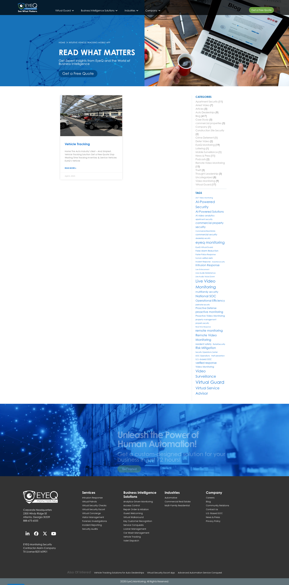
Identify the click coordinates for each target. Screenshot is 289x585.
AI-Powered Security (205, 204)
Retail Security (219, 344)
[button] (65, 10)
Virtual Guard (203, 184)
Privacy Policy (213, 521)
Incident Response (203, 262)
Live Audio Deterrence (206, 273)
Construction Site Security (210, 130)
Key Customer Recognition (137, 521)
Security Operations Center (207, 352)
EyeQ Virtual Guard (204, 247)
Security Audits (90, 528)
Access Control (131, 505)
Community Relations (217, 505)
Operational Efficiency (210, 300)
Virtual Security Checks (94, 505)
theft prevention (218, 356)
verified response (206, 362)
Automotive (171, 497)
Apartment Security (207, 101)
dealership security (203, 238)
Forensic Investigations (94, 521)
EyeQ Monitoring (205, 144)
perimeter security (203, 305)
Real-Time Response (203, 327)
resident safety (203, 344)
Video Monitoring (205, 180)
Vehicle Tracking (77, 144)
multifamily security (207, 291)
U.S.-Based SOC (214, 513)
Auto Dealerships (205, 112)
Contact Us (212, 509)
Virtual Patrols (89, 501)
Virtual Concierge (91, 513)
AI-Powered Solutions (210, 211)
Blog (198, 116)
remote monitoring (209, 330)
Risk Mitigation (206, 348)
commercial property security (210, 225)
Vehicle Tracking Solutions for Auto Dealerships (119, 572)
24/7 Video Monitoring (204, 198)
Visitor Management (93, 517)
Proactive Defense (206, 308)
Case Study (202, 119)
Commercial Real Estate (205, 231)
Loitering (200, 148)
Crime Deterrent (205, 137)
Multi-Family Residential (177, 505)
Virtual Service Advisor (207, 390)
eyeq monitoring (210, 242)
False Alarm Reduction (207, 250)
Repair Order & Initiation (136, 509)
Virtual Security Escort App (161, 572)
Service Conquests (133, 525)
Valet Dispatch (131, 540)
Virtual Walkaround (133, 517)
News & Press (203, 155)
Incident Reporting (92, 525)
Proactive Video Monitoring (210, 316)
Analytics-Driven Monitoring (138, 501)
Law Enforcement (202, 269)
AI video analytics (205, 215)
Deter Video (202, 141)
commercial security (206, 234)
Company (201, 126)
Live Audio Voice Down (205, 277)
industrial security (218, 262)
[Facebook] (36, 533)
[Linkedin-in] (27, 533)
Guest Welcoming (133, 513)
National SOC (206, 296)
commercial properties (208, 123)
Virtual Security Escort (93, 509)
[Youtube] (53, 533)
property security (202, 323)
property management (206, 319)
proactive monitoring (209, 311)
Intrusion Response (208, 265)
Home (62, 42)
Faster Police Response (206, 254)
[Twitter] (45, 533)
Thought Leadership (207, 173)
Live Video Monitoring (206, 284)
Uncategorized (204, 177)
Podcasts (201, 159)
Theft (198, 170)
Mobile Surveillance (207, 152)
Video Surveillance (206, 373)
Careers (210, 497)
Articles (200, 108)
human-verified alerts (204, 258)
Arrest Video (202, 105)
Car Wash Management (136, 532)
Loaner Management (134, 528)
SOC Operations (203, 356)
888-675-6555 (30, 520)
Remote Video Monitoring (210, 162)
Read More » (70, 168)
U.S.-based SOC (204, 359)
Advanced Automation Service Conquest (200, 572)
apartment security (204, 219)
